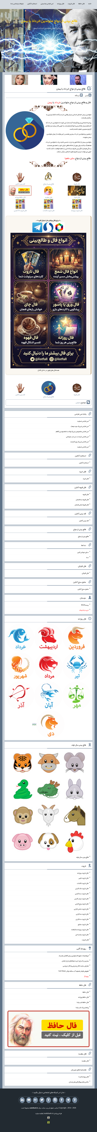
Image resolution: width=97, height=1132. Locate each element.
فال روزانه (60, 3)
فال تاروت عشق (83, 924)
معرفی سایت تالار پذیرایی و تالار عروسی (76, 966)
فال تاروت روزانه (83, 873)
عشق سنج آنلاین (83, 589)
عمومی (78, 402)
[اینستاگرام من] (55, 1100)
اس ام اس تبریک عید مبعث (80, 426)
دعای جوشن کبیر (83, 552)
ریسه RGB (85, 605)
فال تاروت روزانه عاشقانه (80, 929)
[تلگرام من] (68, 1100)
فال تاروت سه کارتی (82, 893)
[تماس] (48, 1100)
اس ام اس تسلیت (83, 421)
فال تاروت (71, 3)
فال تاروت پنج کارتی (82, 904)
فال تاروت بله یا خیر (82, 934)
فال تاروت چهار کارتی (81, 898)
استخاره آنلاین (32, 3)
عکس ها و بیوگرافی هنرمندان (79, 1081)
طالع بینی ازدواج (78, 158)
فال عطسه (85, 1061)
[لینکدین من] (22, 1100)
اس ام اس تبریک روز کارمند (79, 441)
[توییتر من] (41, 1100)
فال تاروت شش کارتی (81, 909)
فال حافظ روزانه (83, 997)
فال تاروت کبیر (83, 878)
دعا (87, 557)
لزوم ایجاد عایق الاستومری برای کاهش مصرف (74, 955)
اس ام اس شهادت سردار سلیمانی (77, 436)
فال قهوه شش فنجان (82, 504)
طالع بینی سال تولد (82, 857)
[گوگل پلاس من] (35, 1100)
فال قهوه (86, 494)
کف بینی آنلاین (84, 520)
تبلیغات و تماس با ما (16, 3)
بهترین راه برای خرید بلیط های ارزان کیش (75, 960)
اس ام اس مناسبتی (47, 3)
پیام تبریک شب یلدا (82, 1007)
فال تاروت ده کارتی (82, 919)
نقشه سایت (39, 1113)
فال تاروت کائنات (83, 883)
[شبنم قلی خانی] (20, 80)
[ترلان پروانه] (49, 80)
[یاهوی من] (74, 1100)
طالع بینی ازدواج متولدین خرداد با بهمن (49, 20)
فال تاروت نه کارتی (82, 914)
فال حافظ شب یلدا (83, 1002)
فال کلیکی (85, 573)
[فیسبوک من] (61, 1100)
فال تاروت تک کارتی (82, 888)
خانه (89, 3)
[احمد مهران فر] (78, 80)
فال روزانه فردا (83, 1076)
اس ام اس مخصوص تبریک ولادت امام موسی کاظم (72, 431)
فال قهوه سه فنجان (82, 499)
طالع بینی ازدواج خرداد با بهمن (70, 88)
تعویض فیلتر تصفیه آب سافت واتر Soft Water (73, 971)
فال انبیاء (86, 478)
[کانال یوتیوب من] (28, 1100)
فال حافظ (81, 3)
